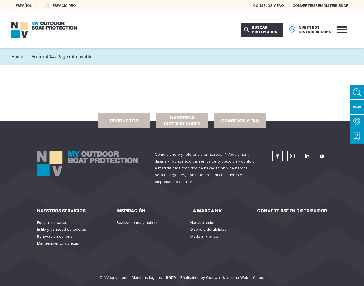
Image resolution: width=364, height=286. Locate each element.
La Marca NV (206, 210)
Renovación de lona (55, 236)
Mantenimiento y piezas (58, 243)
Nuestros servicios (61, 210)
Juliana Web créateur (245, 277)
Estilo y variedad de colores (61, 229)
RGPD (171, 277)
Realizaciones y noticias (138, 222)
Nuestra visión (203, 222)
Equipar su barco (52, 222)
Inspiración (131, 210)
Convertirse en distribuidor (292, 210)
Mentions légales (147, 277)
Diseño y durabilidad (208, 229)
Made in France (204, 236)
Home (17, 56)
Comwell (214, 277)
